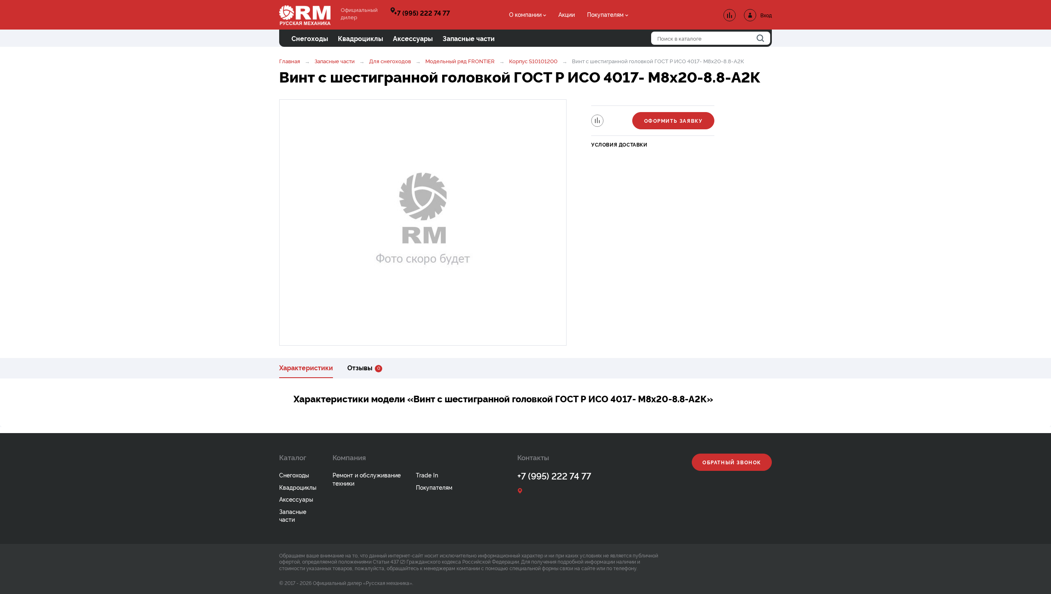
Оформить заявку (673, 120)
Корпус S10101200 (534, 60)
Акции (566, 14)
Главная (289, 60)
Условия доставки (619, 144)
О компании (525, 14)
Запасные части (334, 60)
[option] (423, 222)
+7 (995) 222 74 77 (422, 12)
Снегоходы (294, 475)
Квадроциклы (298, 487)
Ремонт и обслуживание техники (367, 479)
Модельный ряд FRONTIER (460, 60)
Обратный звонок (731, 462)
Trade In (427, 475)
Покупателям (605, 14)
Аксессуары (296, 499)
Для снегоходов (390, 60)
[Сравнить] (597, 121)
